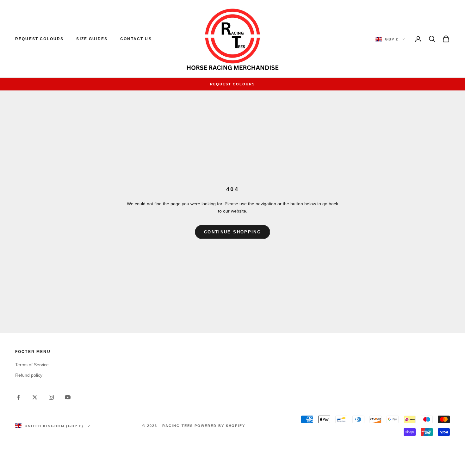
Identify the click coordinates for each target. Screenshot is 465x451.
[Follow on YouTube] (68, 397)
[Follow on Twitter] (35, 397)
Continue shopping (232, 232)
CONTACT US (136, 39)
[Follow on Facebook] (18, 397)
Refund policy (28, 375)
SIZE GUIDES (92, 39)
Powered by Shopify (220, 426)
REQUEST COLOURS (39, 39)
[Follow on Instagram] (51, 397)
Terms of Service (32, 364)
